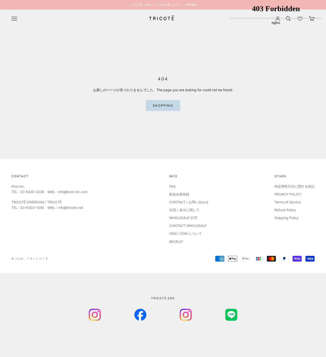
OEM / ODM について (185, 233)
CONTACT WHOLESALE (187, 226)
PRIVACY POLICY (287, 194)
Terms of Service (287, 202)
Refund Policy (285, 210)
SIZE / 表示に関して (184, 210)
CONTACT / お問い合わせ (189, 202)
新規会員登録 (179, 194)
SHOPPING (163, 105)
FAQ (172, 186)
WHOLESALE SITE (183, 218)
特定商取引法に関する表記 (294, 186)
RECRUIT (176, 242)
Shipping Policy (286, 218)
